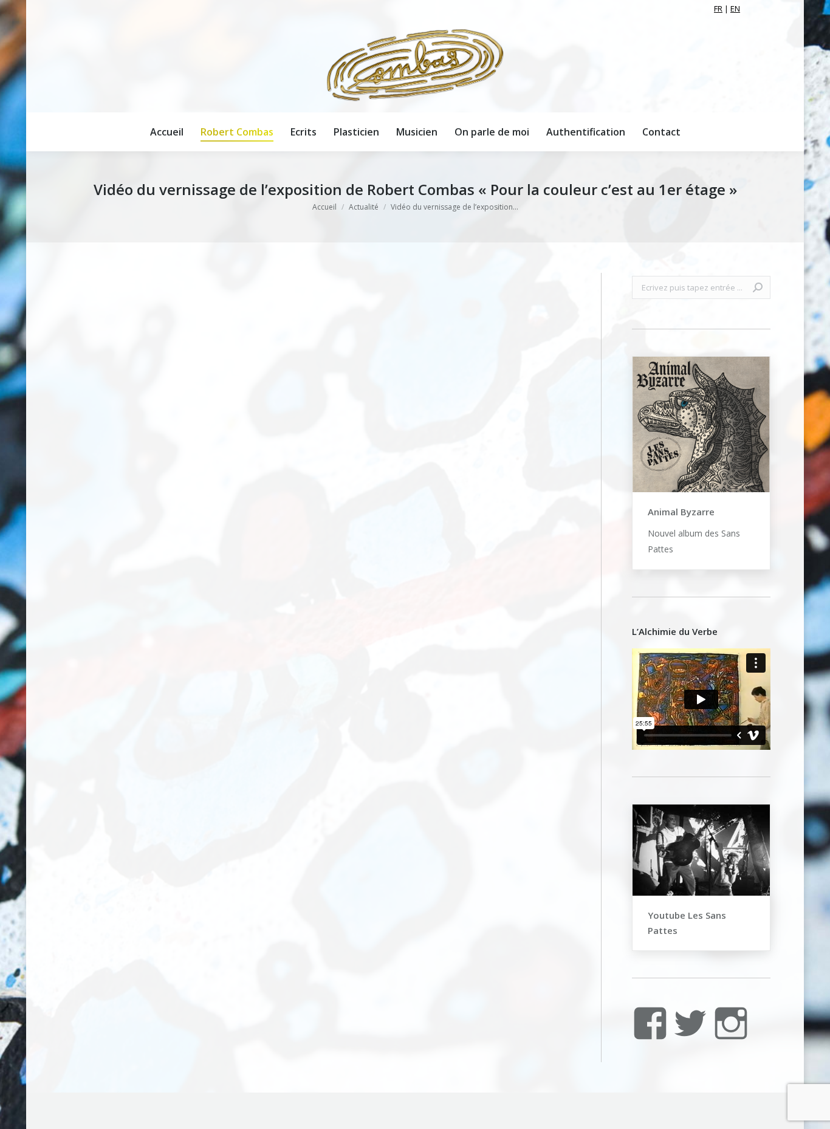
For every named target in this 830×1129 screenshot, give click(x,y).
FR (718, 8)
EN (735, 8)
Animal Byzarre (681, 512)
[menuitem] (166, 131)
